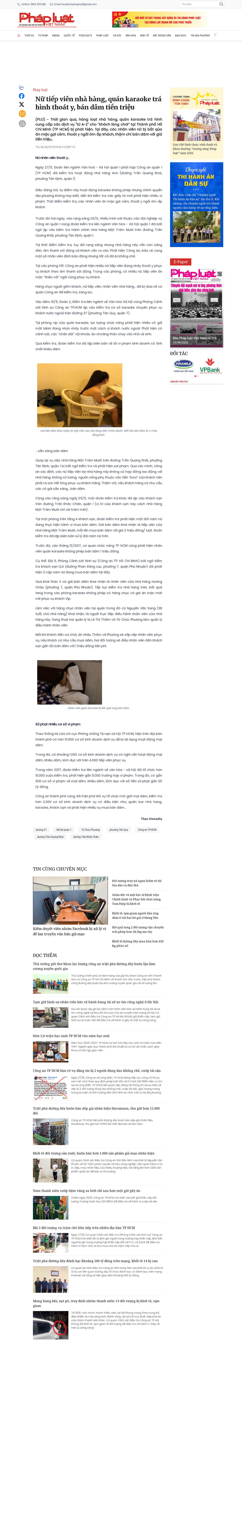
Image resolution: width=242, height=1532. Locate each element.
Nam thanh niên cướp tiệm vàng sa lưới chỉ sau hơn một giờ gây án (86, 1191)
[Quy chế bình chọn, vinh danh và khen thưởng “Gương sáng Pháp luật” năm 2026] (196, 125)
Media (56, 35)
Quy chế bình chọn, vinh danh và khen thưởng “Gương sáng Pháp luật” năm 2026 (195, 149)
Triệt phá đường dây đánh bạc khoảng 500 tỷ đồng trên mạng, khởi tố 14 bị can (95, 1261)
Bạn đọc (180, 35)
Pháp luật (102, 35)
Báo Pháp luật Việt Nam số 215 (195, 338)
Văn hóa (130, 35)
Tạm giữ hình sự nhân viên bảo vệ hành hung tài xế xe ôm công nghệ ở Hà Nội (95, 1002)
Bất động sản (162, 35)
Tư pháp (43, 35)
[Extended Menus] (215, 35)
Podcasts (85, 35)
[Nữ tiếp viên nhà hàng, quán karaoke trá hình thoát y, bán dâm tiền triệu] (47, 19)
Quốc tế (69, 35)
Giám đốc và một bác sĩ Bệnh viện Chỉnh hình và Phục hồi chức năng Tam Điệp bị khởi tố (136, 899)
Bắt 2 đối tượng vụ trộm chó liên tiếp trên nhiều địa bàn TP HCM (84, 1228)
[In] (22, 123)
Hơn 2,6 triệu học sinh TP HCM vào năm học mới (71, 1036)
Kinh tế (144, 35)
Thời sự (29, 35)
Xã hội (117, 35)
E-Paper (181, 262)
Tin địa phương (200, 35)
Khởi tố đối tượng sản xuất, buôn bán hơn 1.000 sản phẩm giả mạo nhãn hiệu (93, 1153)
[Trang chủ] (18, 35)
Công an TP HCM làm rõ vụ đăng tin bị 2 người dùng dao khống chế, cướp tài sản (97, 1070)
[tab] (195, 376)
